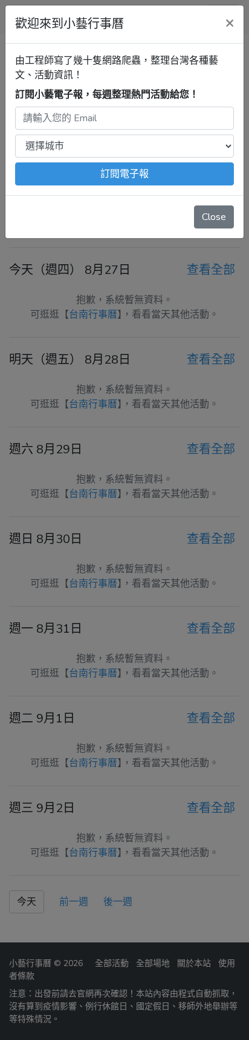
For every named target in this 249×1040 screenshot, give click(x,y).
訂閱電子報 (124, 174)
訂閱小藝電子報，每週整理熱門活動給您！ (107, 94)
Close (214, 217)
